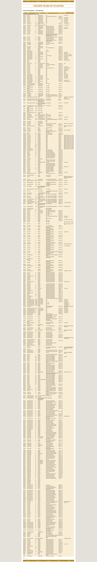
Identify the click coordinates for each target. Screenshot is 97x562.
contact (69, 1)
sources (59, 1)
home (28, 1)
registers (38, 1)
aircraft (48, 1)
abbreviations (71, 12)
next (26, 558)
